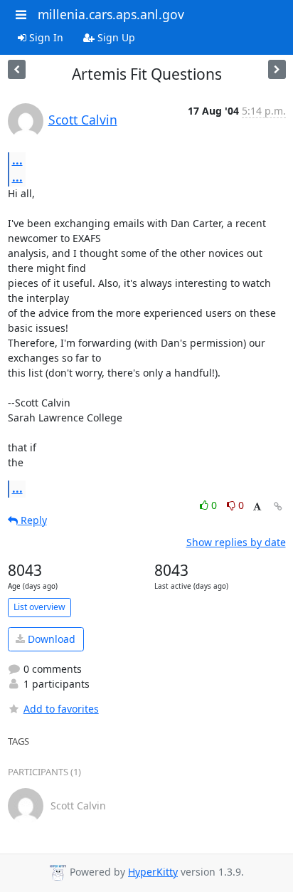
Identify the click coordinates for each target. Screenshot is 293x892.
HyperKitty (153, 871)
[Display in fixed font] (257, 507)
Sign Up (115, 37)
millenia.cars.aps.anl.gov (111, 14)
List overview (39, 607)
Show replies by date (236, 542)
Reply (32, 520)
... (17, 160)
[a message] (277, 69)
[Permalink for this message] (278, 506)
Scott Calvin (82, 119)
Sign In (44, 37)
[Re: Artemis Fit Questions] (17, 69)
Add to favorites (61, 708)
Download (50, 639)
